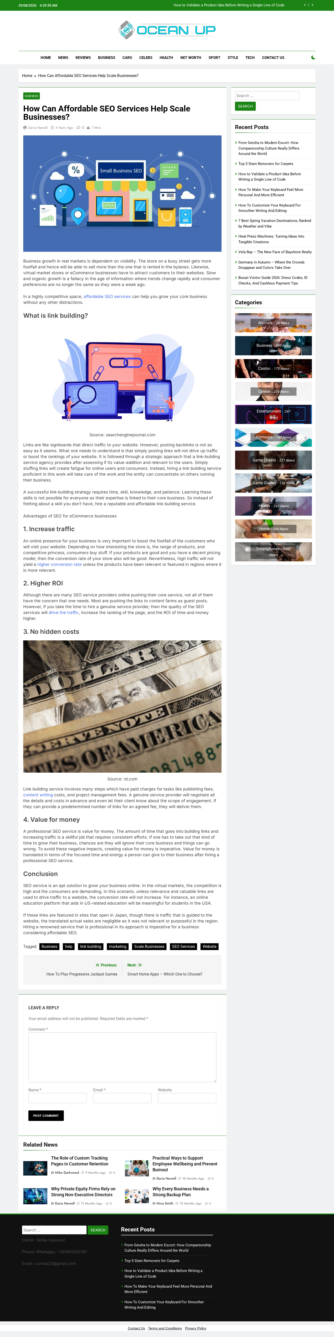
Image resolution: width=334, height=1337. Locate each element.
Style (233, 57)
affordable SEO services (107, 296)
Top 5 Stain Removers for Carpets (265, 164)
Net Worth (190, 57)
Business (106, 57)
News (63, 57)
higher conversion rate (59, 564)
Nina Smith (164, 1203)
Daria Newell (37, 127)
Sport (214, 57)
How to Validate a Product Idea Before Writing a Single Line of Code (229, 5)
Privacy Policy (195, 1328)
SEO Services (183, 946)
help (68, 946)
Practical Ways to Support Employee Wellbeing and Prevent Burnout (185, 1164)
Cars (127, 57)
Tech (250, 57)
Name (34, 1090)
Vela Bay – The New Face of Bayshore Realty (275, 252)
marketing (117, 946)
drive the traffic (64, 612)
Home (46, 57)
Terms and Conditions (165, 1328)
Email (99, 1090)
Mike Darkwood (67, 1172)
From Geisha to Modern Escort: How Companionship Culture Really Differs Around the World (269, 148)
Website (209, 946)
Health (166, 57)
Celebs (145, 57)
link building (90, 946)
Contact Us (273, 57)
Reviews (83, 57)
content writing (38, 794)
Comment (38, 1029)
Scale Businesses (149, 946)
